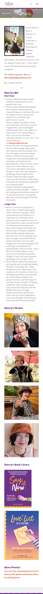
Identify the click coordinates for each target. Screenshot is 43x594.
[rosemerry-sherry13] (21, 346)
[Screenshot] (21, 456)
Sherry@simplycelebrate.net (17, 77)
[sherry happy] (21, 419)
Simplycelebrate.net (17, 143)
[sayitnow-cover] (18, 507)
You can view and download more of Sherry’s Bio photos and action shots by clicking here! (21, 574)
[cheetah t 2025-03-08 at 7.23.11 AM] (21, 381)
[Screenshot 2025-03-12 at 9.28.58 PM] (21, 559)
